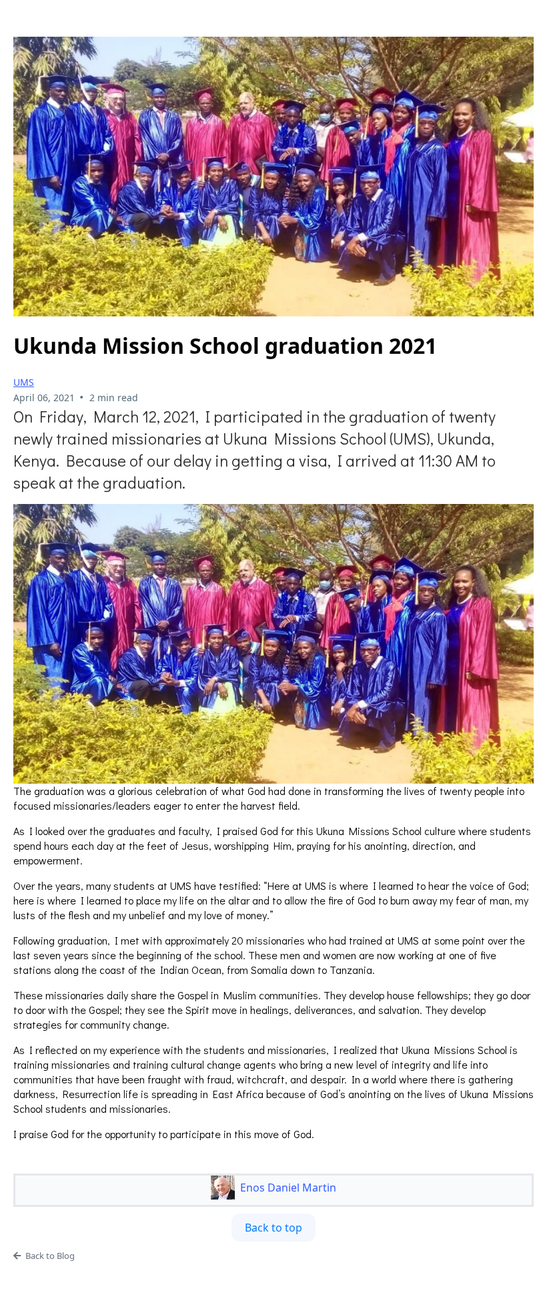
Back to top (273, 1227)
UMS (23, 382)
